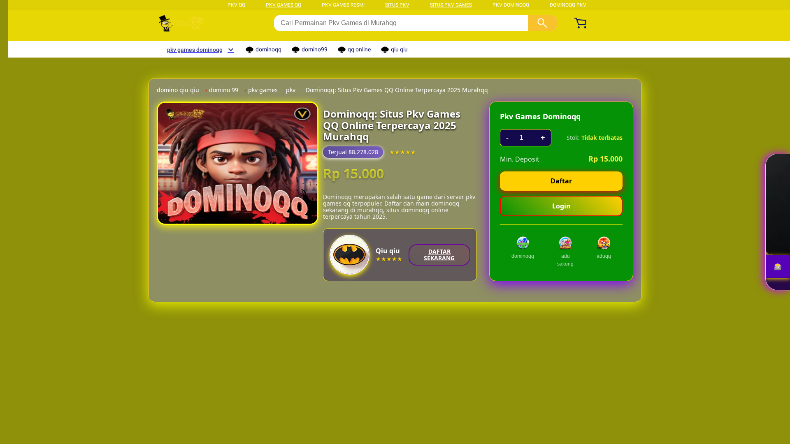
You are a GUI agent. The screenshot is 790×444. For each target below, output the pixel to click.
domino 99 (223, 90)
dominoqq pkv (568, 5)
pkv (290, 90)
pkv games (263, 90)
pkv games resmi (343, 5)
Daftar (561, 180)
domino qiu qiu (178, 90)
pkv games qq (283, 5)
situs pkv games (451, 5)
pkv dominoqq (511, 5)
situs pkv (397, 5)
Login (561, 205)
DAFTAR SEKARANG (439, 254)
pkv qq (236, 5)
